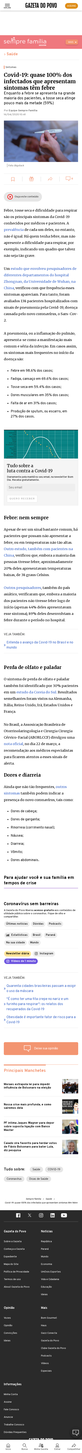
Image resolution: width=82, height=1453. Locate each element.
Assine (8, 1402)
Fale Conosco (11, 1409)
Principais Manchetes (25, 1070)
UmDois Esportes (51, 1271)
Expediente (10, 1256)
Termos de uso (12, 1279)
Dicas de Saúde (38, 1179)
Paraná (45, 1249)
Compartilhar (73, 1449)
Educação (46, 1287)
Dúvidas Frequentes (15, 1432)
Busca (25, 1449)
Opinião (8, 1325)
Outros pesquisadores (22, 588)
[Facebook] (18, 1216)
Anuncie (8, 1417)
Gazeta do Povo (50, 1340)
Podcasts (46, 1355)
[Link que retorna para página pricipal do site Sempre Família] (25, 41)
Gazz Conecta (49, 1333)
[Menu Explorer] (7, 5)
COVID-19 (54, 1169)
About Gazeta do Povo (17, 1287)
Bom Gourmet (49, 1318)
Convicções (10, 1333)
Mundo (44, 1256)
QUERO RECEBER (22, 498)
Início (8, 1449)
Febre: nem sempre (26, 518)
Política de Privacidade (16, 1271)
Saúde (12, 54)
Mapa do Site (11, 1264)
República (46, 1241)
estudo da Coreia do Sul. (36, 692)
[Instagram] (41, 1216)
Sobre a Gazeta (13, 1241)
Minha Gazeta (41, 1449)
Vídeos (45, 1363)
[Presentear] (32, 179)
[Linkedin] (52, 1216)
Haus (44, 1325)
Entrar (57, 1449)
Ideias (44, 1294)
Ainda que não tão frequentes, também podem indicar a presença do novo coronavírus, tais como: (38, 793)
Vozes (7, 1318)
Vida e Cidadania (50, 1279)
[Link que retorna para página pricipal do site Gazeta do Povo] (41, 6)
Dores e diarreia (22, 775)
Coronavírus (14, 1179)
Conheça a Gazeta (14, 1249)
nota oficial (13, 744)
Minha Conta (11, 1394)
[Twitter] (29, 1216)
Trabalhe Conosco (14, 1424)
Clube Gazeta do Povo (53, 1348)
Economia (46, 1264)
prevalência (14, 229)
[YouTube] (64, 1216)
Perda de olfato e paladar (32, 667)
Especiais (46, 1371)
